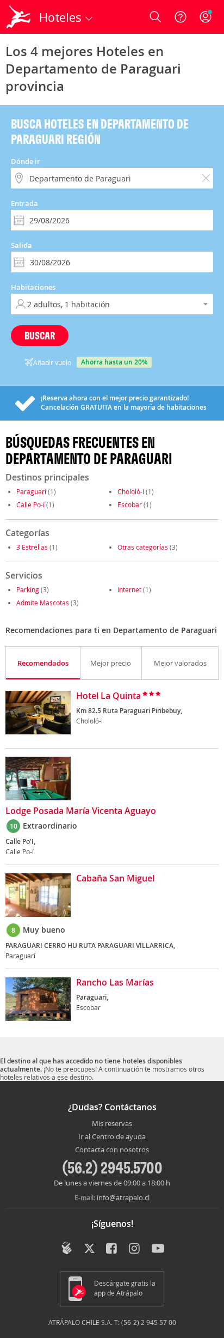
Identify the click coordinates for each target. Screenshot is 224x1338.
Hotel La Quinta (108, 696)
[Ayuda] (180, 16)
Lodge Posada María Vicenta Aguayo (80, 811)
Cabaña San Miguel (115, 878)
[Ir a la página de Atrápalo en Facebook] (112, 1249)
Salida (21, 245)
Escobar (129, 504)
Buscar (39, 335)
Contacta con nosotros (112, 1150)
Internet (129, 589)
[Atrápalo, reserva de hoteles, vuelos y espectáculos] (18, 17)
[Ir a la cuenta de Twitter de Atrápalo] (89, 1249)
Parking (27, 589)
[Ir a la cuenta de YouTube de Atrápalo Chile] (158, 1249)
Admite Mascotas (42, 602)
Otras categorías (142, 547)
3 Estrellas (32, 547)
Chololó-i (130, 491)
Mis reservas (112, 1124)
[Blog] (66, 1248)
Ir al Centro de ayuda (112, 1137)
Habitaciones (33, 287)
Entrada (24, 203)
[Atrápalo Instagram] (135, 1249)
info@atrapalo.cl (123, 1197)
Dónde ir (25, 161)
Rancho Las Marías (115, 982)
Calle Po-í (30, 504)
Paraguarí (31, 491)
